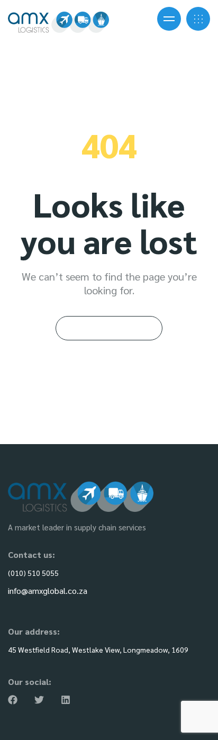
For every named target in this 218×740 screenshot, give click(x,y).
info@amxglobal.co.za (47, 590)
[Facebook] (12, 700)
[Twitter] (39, 700)
